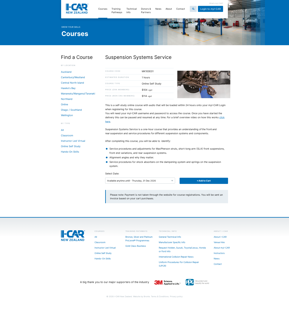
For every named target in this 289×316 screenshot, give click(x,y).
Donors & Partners (146, 10)
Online (64, 104)
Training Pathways (117, 10)
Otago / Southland (71, 109)
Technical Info (131, 10)
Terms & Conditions (160, 296)
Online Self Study (71, 146)
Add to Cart (204, 180)
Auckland (66, 71)
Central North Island (72, 82)
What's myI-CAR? (216, 3)
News (158, 8)
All (62, 129)
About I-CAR (220, 237)
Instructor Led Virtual (73, 140)
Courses (102, 8)
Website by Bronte (141, 296)
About (169, 8)
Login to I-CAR (210, 8)
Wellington (67, 115)
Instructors (219, 253)
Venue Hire (219, 242)
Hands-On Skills (70, 151)
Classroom (67, 135)
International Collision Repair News (176, 256)
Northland (66, 98)
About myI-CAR (222, 247)
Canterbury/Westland (73, 77)
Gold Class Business (135, 246)
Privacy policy (176, 296)
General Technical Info (170, 237)
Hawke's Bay (68, 88)
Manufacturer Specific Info (172, 242)
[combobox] (140, 180)
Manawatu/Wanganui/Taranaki (78, 93)
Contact (180, 8)
